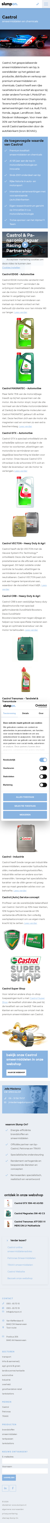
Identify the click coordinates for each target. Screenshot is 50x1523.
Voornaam (7, 1466)
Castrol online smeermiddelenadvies (19, 1249)
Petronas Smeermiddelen (21, 1258)
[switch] (43, 768)
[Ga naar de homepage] (9, 4)
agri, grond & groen (11, 1366)
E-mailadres (7, 1457)
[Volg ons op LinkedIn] (5, 1488)
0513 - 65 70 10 (13, 1303)
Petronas (6, 1411)
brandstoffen (8, 1429)
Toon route (11, 1328)
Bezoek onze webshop (20, 1278)
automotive (7, 1375)
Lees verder (20, 312)
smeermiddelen (9, 1434)
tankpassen (7, 1439)
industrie (6, 1380)
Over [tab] (41, 713)
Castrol (5, 1407)
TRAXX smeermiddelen (20, 1264)
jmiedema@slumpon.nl (21, 1102)
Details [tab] (25, 713)
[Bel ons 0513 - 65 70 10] (37, 4)
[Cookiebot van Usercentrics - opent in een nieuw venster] (35, 706)
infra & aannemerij (10, 1361)
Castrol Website (16, 1271)
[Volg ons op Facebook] (13, 1488)
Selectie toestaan (25, 806)
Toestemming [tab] (9, 713)
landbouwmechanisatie (13, 1370)
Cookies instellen (11, 267)
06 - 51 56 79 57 (17, 1098)
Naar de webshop (16, 1072)
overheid (6, 1384)
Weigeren (25, 815)
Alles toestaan (25, 797)
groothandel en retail (12, 1389)
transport (6, 1357)
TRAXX (5, 1416)
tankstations (8, 1394)
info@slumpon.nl (13, 1312)
